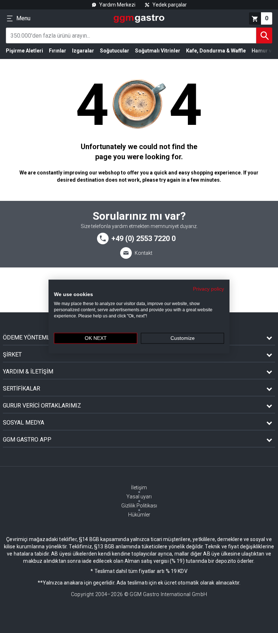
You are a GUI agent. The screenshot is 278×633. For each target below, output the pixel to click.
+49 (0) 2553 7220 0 (143, 238)
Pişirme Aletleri (24, 51)
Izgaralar (83, 51)
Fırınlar (57, 51)
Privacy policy (208, 288)
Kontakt (143, 253)
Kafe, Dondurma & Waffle (216, 51)
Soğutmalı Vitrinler (157, 51)
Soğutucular (114, 51)
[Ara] (264, 35)
